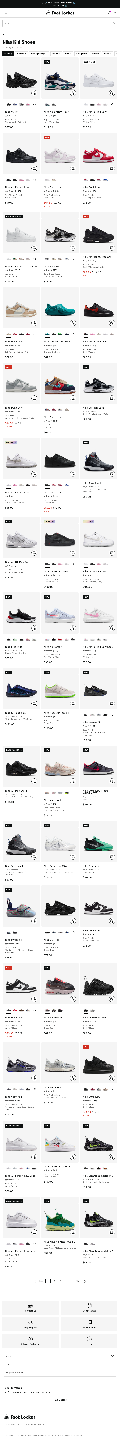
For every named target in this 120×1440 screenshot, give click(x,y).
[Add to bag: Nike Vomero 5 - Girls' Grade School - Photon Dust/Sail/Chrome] (73, 1078)
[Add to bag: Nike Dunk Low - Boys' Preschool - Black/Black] (73, 474)
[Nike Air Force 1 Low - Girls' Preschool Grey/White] (112, 334)
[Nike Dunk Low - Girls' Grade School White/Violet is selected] (47, 179)
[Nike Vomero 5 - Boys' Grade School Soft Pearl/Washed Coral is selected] (47, 792)
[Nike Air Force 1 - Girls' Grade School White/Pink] (67, 639)
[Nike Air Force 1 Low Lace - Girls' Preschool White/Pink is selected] (86, 639)
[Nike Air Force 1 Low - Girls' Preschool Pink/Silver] (92, 334)
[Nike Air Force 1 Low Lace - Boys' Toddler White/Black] (15, 1243)
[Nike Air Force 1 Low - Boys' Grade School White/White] (105, 104)
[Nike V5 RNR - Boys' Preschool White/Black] (21, 104)
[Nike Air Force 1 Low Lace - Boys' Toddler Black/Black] (28, 1243)
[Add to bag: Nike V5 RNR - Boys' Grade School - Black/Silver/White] (73, 248)
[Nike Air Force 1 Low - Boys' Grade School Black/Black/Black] (92, 104)
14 (71, 1281)
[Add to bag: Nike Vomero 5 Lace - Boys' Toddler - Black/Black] (112, 999)
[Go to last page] (85, 1281)
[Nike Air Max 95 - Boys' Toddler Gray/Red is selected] (47, 1010)
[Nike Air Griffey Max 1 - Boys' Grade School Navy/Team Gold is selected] (47, 104)
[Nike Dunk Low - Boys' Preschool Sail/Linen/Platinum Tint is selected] (8, 334)
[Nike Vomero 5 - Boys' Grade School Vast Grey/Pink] (54, 792)
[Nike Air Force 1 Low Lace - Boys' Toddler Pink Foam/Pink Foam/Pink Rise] (21, 1243)
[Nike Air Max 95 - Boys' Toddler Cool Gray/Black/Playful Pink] (60, 1010)
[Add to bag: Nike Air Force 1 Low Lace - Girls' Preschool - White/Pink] (112, 628)
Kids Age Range (38, 54)
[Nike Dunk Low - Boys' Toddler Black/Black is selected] (86, 1089)
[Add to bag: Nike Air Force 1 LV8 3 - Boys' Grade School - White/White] (73, 1157)
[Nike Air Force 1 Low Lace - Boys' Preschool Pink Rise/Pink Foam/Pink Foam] (21, 1168)
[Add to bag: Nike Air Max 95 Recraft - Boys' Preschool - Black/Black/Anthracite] (112, 248)
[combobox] (60, 23)
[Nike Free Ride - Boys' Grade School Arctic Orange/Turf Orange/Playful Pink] (28, 639)
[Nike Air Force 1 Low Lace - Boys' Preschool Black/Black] (34, 1168)
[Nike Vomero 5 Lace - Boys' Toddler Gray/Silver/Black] (92, 1010)
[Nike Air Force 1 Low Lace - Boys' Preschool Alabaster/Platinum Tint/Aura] (15, 1168)
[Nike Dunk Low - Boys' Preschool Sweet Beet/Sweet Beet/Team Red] (99, 179)
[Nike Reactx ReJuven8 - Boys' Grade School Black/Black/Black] (54, 334)
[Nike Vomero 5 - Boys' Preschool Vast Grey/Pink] (92, 714)
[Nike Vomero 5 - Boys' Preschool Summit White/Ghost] (99, 714)
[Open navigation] (6, 13)
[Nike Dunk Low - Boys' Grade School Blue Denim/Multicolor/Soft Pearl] (28, 1010)
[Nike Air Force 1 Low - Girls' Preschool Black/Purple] (28, 485)
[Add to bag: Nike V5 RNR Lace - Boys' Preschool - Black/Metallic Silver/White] (112, 398)
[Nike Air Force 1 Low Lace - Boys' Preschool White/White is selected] (8, 1168)
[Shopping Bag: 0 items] (115, 13)
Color (106, 54)
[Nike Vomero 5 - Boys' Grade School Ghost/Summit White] (60, 792)
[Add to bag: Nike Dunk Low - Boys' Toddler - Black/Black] (112, 1078)
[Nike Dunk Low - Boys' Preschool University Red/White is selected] (86, 179)
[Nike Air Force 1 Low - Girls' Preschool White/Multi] (99, 334)
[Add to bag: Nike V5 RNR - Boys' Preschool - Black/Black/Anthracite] (34, 93)
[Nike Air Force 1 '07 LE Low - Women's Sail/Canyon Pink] (21, 259)
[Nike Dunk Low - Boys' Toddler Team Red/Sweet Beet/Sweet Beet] (54, 409)
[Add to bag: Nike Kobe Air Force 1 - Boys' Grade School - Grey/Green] (73, 703)
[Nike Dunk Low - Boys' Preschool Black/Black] (92, 179)
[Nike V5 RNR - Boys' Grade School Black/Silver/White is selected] (47, 259)
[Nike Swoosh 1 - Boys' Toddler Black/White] (15, 932)
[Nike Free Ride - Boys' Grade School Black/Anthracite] (21, 639)
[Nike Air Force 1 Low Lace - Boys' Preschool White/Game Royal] (28, 1168)
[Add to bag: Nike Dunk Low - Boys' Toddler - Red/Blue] (73, 398)
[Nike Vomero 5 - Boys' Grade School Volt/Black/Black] (67, 792)
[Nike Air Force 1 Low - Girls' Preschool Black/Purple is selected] (86, 334)
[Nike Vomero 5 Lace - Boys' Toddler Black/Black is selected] (86, 1010)
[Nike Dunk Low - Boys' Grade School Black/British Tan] (21, 1010)
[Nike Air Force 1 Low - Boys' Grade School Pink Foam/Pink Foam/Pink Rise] (99, 104)
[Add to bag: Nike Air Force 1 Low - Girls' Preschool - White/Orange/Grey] (34, 474)
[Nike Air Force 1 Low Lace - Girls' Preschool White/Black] (105, 639)
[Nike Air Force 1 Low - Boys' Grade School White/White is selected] (86, 104)
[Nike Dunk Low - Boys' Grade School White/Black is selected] (8, 1010)
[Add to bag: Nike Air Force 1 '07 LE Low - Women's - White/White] (34, 248)
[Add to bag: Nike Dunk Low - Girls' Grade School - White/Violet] (73, 168)
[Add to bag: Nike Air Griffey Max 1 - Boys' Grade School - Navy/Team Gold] (73, 93)
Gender (20, 54)
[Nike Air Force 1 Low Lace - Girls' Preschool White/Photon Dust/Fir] (99, 639)
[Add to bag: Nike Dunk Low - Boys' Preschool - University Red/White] (112, 168)
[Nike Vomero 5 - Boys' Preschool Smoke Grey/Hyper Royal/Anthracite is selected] (86, 714)
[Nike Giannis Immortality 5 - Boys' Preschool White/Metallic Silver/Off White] (92, 1243)
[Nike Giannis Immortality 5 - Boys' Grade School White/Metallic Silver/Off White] (92, 1168)
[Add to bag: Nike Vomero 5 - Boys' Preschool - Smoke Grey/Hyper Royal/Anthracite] (112, 703)
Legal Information (15, 1372)
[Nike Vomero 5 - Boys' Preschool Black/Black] (105, 714)
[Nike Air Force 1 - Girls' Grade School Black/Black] (54, 639)
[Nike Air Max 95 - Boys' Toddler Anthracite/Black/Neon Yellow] (54, 1010)
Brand (55, 54)
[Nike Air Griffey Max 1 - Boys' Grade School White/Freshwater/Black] (54, 104)
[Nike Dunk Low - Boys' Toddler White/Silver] (67, 409)
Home (5, 34)
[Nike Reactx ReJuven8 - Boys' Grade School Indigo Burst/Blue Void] (67, 334)
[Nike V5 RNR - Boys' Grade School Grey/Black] (60, 259)
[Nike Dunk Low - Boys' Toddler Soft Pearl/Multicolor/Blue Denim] (60, 409)
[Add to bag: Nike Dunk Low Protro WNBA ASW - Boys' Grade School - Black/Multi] (112, 781)
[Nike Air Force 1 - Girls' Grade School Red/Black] (60, 639)
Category (80, 54)
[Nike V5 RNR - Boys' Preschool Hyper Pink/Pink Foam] (28, 104)
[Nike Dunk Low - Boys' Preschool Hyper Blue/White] (105, 179)
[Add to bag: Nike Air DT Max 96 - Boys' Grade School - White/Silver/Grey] (34, 553)
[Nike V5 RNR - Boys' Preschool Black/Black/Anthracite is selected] (8, 104)
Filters (7, 53)
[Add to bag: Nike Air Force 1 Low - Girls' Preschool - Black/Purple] (112, 323)
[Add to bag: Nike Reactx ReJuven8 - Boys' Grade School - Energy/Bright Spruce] (73, 323)
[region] (60, 4)
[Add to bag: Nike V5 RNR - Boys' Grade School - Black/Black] (73, 921)
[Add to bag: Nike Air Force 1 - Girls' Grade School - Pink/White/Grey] (73, 628)
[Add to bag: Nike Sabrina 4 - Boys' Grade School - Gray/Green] (112, 857)
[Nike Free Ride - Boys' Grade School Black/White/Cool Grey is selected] (8, 639)
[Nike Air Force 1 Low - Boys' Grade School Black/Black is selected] (8, 179)
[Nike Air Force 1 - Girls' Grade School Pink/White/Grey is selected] (47, 639)
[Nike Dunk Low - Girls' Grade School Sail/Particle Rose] (54, 179)
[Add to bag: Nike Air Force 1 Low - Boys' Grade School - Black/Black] (34, 168)
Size (67, 54)
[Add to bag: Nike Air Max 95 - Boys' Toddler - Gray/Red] (73, 999)
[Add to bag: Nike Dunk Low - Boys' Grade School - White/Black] (34, 999)
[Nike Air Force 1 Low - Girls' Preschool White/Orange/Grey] (105, 334)
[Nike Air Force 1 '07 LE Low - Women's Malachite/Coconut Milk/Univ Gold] (15, 259)
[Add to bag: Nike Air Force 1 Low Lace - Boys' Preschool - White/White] (34, 1157)
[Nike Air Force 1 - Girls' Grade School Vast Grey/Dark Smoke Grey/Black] (73, 639)
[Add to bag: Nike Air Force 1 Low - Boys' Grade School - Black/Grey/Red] (73, 553)
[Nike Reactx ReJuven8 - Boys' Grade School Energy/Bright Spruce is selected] (47, 334)
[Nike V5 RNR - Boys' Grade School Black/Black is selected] (47, 932)
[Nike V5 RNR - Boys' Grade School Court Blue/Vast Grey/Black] (54, 259)
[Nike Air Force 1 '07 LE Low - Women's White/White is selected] (8, 259)
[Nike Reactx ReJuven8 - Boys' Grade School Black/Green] (60, 334)
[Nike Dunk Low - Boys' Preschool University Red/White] (15, 334)
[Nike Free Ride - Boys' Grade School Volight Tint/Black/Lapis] (15, 639)
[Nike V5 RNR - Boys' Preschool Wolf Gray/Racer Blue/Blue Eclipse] (15, 104)
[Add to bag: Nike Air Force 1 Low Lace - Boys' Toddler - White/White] (34, 1232)
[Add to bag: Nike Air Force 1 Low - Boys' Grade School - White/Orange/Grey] (112, 553)
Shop (8, 1364)
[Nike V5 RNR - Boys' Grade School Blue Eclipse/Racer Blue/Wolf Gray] (67, 259)
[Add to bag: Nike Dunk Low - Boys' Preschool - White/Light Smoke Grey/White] (34, 398)
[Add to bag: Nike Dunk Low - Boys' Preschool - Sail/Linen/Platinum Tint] (34, 323)
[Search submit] (113, 23)
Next (79, 1281)
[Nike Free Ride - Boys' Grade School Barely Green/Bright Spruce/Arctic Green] (34, 639)
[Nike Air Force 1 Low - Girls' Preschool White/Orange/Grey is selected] (8, 485)
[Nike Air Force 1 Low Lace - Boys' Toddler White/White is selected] (8, 1243)
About (9, 1356)
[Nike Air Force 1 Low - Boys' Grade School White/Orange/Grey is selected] (86, 564)
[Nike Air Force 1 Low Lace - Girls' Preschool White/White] (92, 639)
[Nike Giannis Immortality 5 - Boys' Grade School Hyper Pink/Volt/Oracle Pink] (99, 1168)
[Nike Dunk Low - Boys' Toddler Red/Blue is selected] (47, 409)
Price (94, 54)
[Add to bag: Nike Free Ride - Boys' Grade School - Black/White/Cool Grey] (34, 628)
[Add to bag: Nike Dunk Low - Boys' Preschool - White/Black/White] (112, 921)
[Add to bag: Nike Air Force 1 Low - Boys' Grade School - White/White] (112, 93)
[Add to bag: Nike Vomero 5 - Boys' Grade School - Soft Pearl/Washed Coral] (73, 781)
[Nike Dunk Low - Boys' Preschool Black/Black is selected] (47, 485)
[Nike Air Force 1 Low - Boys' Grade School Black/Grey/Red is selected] (47, 564)
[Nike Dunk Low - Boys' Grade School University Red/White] (15, 1010)
